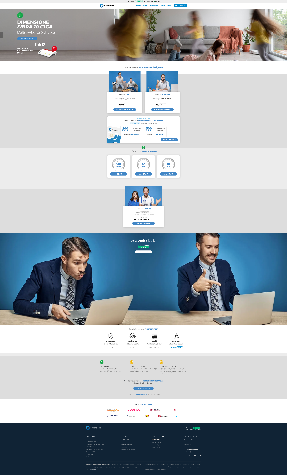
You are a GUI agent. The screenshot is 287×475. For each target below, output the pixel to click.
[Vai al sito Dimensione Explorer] (113, 410)
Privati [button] (138, 5)
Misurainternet (90, 446)
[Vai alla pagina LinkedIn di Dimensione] (200, 455)
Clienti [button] (162, 5)
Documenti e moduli (126, 444)
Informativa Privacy (157, 442)
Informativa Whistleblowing (159, 450)
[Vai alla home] (93, 427)
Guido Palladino (92, 469)
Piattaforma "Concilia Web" (128, 449)
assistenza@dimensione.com (192, 452)
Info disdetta (124, 447)
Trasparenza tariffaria (91, 439)
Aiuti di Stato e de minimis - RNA (94, 449)
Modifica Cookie (156, 447)
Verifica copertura (180, 5)
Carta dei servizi (125, 439)
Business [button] (145, 5)
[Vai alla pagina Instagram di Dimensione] (189, 455)
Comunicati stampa (189, 439)
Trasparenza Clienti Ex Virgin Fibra (95, 444)
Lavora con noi (187, 444)
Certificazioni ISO (90, 451)
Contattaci (186, 442)
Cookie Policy (155, 445)
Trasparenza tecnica (91, 441)
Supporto (169, 5)
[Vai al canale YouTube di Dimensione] (195, 455)
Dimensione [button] (153, 5)
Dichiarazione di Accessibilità (93, 457)
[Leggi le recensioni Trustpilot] (143, 246)
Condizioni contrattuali (127, 442)
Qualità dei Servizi (90, 454)
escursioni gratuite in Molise (177, 346)
